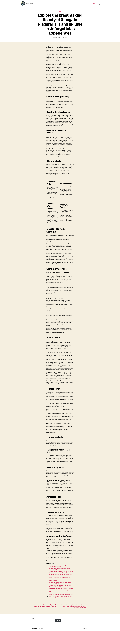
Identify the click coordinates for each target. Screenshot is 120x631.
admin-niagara (57, 37)
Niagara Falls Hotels (39, 628)
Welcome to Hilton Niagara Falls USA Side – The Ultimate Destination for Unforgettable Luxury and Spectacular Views (61, 590)
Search (33, 618)
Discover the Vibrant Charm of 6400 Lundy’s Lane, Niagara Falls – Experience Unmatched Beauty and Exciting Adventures (60, 579)
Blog (94, 3)
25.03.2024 (65, 37)
